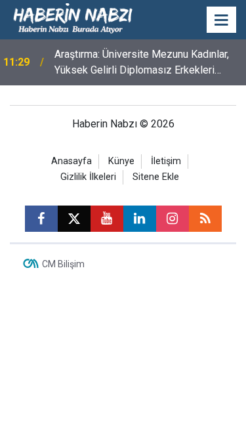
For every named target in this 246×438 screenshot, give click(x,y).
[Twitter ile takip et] (74, 219)
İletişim (166, 161)
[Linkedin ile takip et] (139, 219)
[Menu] (222, 20)
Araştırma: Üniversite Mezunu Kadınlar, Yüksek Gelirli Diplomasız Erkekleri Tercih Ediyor (141, 63)
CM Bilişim (63, 264)
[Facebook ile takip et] (41, 219)
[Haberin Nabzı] (73, 18)
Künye (121, 161)
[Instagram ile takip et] (172, 219)
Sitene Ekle (156, 177)
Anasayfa (71, 161)
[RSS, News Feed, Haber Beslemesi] (205, 219)
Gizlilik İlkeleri (88, 177)
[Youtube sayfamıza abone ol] (107, 219)
